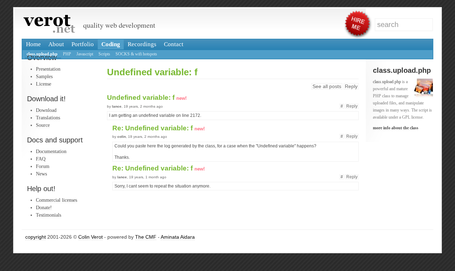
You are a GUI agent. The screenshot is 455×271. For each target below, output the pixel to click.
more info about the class (395, 128)
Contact (173, 44)
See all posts (326, 86)
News (41, 174)
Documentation (51, 151)
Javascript (84, 54)
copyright (35, 237)
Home (33, 44)
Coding (110, 44)
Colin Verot (90, 237)
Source (43, 125)
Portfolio (82, 44)
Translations (48, 117)
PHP (67, 54)
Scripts (104, 54)
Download (46, 110)
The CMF (145, 237)
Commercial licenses (56, 200)
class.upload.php (42, 54)
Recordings (142, 44)
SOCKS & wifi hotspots (136, 54)
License (43, 84)
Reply (351, 86)
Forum (42, 166)
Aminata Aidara (178, 237)
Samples (44, 76)
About (56, 44)
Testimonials (48, 215)
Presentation (48, 69)
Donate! (44, 207)
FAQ (41, 159)
